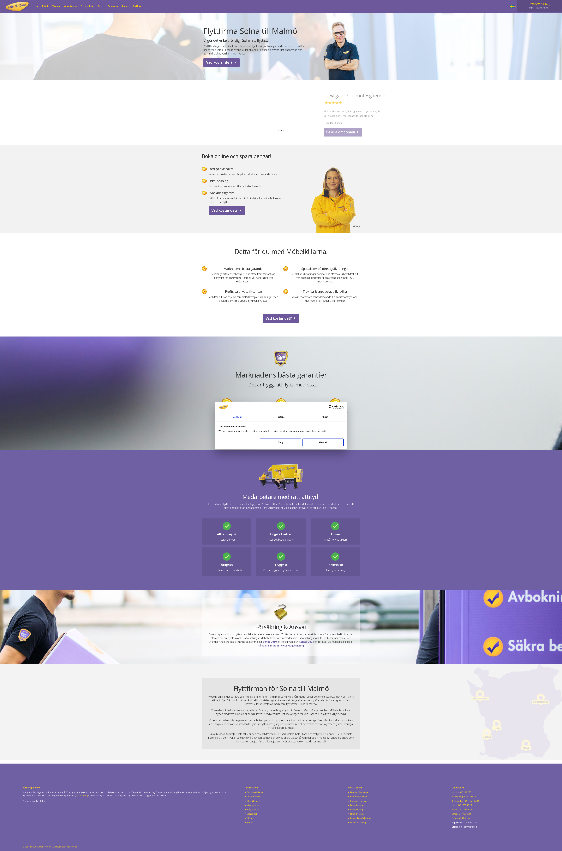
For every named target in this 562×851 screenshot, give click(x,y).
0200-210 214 (538, 4)
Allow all (322, 442)
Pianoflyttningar (357, 809)
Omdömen (113, 6)
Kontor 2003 (306, 641)
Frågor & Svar (253, 809)
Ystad (454, 809)
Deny (280, 442)
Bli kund (250, 818)
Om (99, 6)
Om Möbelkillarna (255, 792)
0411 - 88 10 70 (466, 809)
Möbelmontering (358, 822)
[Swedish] (513, 9)
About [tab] (325, 417)
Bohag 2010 (270, 641)
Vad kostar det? (219, 62)
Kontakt (126, 6)
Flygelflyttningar (357, 814)
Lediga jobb (252, 814)
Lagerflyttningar (357, 805)
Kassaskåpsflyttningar (361, 818)
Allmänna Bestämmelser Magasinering (281, 645)
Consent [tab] (237, 417)
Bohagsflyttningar (358, 801)
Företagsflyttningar (359, 792)
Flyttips (137, 6)
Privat (45, 6)
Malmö (455, 792)
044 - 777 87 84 (472, 801)
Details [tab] (281, 417)
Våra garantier (253, 805)
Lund (454, 805)
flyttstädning (82, 795)
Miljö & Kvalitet (254, 801)
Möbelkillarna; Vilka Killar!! (351, 93)
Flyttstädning (87, 6)
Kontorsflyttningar (358, 796)
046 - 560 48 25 (465, 805)
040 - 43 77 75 (466, 792)
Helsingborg (457, 796)
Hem (36, 6)
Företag (56, 6)
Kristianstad (457, 801)
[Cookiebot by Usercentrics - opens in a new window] (331, 407)
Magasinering (70, 6)
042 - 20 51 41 (470, 796)
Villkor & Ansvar (254, 796)
